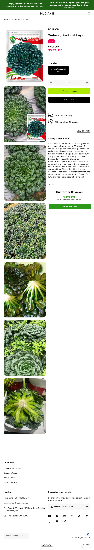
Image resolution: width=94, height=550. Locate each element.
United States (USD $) (14, 536)
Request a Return (10, 473)
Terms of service (10, 482)
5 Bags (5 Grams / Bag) (58, 70)
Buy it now (69, 100)
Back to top (47, 545)
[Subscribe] (87, 507)
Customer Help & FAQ (12, 468)
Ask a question (83, 131)
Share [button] (51, 184)
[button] (5, 13)
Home (6, 19)
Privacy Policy (9, 478)
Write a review (70, 206)
